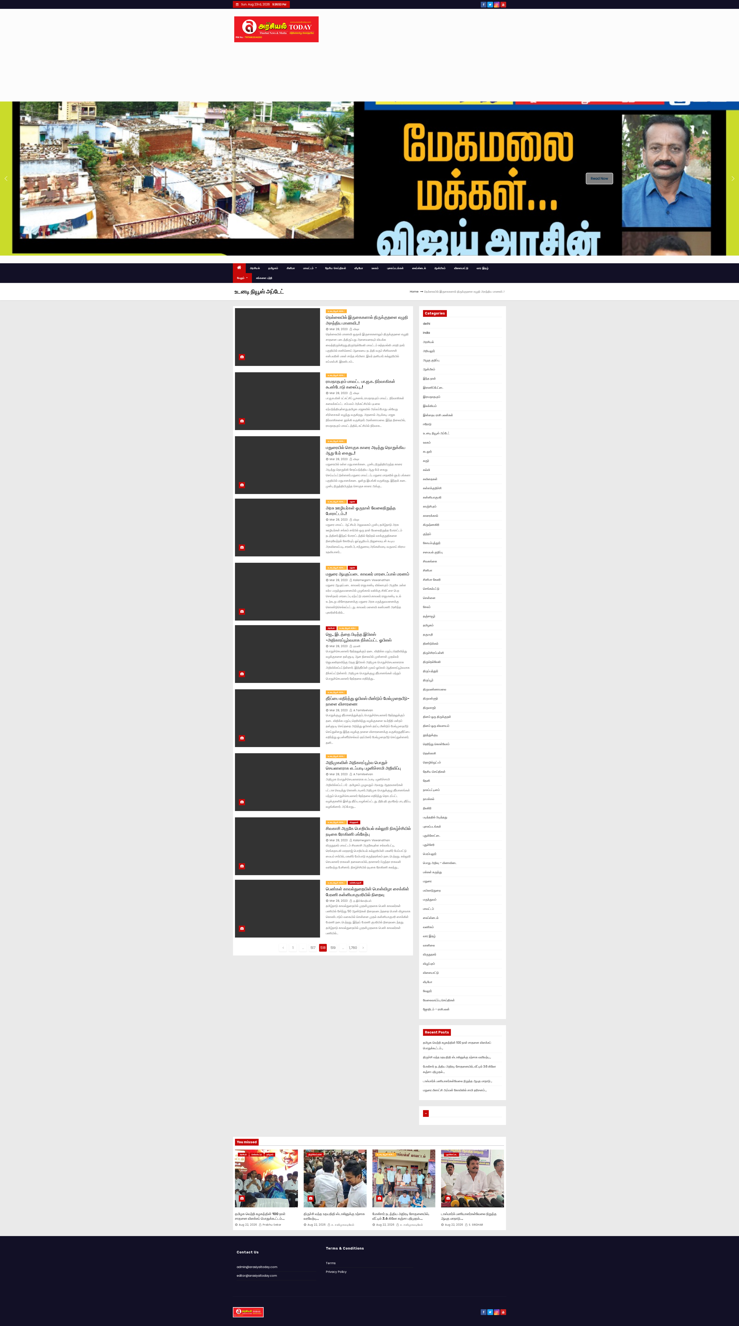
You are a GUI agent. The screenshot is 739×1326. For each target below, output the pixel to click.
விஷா (355, 329)
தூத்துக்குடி (430, 735)
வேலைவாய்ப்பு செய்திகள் (439, 1000)
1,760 (353, 947)
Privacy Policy (336, 1272)
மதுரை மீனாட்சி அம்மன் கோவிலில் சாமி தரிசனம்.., (455, 1090)
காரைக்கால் (430, 515)
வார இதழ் (482, 268)
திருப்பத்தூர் (430, 671)
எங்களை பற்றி (264, 278)
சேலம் (427, 607)
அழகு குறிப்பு (431, 360)
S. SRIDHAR (475, 1225)
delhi (426, 323)
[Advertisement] (369, 73)
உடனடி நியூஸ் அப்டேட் (336, 311)
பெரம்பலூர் (429, 854)
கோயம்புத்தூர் (432, 543)
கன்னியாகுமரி (355, 882)
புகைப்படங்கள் (395, 268)
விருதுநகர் (354, 822)
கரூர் (426, 461)
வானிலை (429, 945)
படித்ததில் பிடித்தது (435, 817)
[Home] (239, 268)
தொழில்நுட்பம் (432, 762)
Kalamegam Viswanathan (371, 580)
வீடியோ (358, 268)
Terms (331, 1263)
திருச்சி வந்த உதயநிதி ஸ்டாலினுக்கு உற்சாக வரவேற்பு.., (457, 1057)
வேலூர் (427, 991)
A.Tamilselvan (362, 710)
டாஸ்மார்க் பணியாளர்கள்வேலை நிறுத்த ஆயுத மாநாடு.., (457, 1081)
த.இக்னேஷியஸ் (362, 901)
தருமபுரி (428, 634)
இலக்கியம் (430, 406)
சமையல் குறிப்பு (433, 552)
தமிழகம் (273, 268)
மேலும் (241, 278)
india (426, 332)
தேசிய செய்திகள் (335, 268)
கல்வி (426, 470)
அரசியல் (255, 268)
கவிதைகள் (430, 479)
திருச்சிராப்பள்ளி (433, 653)
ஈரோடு (427, 424)
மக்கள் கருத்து (432, 872)
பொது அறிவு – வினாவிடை (440, 863)
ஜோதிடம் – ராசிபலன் (436, 1009)
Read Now (599, 178)
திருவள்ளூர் (430, 698)
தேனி (426, 780)
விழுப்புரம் (429, 963)
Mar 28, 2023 (339, 329)
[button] (6, 178)
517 (313, 947)
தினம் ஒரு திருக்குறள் (437, 717)
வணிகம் (428, 927)
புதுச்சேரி (429, 845)
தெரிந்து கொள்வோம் (436, 744)
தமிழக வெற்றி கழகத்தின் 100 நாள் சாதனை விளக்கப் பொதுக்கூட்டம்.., (260, 1216)
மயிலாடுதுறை (432, 890)
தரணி (356, 646)
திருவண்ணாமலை (434, 689)
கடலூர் (427, 451)
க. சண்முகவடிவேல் (342, 1225)
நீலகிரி (427, 808)
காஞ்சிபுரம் (429, 506)
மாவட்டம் (308, 268)
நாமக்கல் (428, 799)
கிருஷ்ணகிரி (431, 525)
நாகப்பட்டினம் (431, 790)
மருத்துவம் (429, 899)
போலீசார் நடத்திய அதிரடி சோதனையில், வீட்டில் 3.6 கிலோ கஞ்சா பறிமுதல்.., (400, 1216)
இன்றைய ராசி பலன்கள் (438, 415)
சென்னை (429, 598)
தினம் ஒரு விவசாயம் (436, 726)
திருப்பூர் (428, 680)
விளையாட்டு (461, 268)
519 (333, 947)
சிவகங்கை (430, 561)
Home (414, 291)
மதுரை (352, 501)
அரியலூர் (429, 351)
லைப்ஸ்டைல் (419, 268)
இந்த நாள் (429, 378)
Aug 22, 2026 (248, 1225)
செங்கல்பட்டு (431, 588)
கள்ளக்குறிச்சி (432, 488)
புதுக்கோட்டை (432, 835)
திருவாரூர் (429, 707)
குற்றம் (427, 534)
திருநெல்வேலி (432, 662)
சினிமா (291, 268)
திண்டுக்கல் (430, 643)
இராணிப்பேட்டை (433, 387)
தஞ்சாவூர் (429, 616)
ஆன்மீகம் (440, 268)
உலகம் (375, 268)
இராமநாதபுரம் (431, 397)
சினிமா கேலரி (432, 579)
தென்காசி (429, 753)
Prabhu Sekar (271, 1225)
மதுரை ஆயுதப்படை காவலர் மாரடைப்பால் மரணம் (367, 574)
